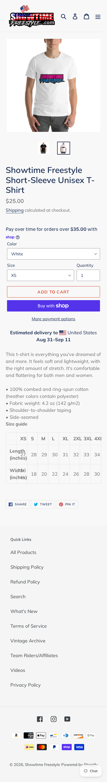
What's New (24, 611)
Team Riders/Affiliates (34, 655)
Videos (17, 670)
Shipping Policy (27, 567)
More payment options (53, 318)
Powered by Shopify (79, 764)
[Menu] (98, 16)
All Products (23, 552)
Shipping (15, 210)
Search (18, 596)
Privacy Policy (25, 685)
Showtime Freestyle (42, 764)
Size (11, 265)
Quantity (85, 265)
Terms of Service (28, 626)
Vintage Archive (27, 641)
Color (12, 243)
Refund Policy (25, 582)
